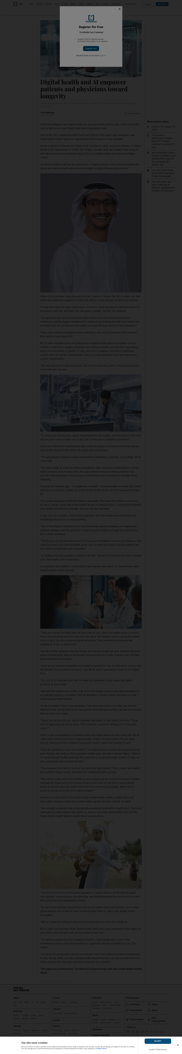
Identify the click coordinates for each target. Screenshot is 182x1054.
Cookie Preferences (158, 1049)
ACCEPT (157, 1041)
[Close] (178, 1045)
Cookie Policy (101, 1048)
